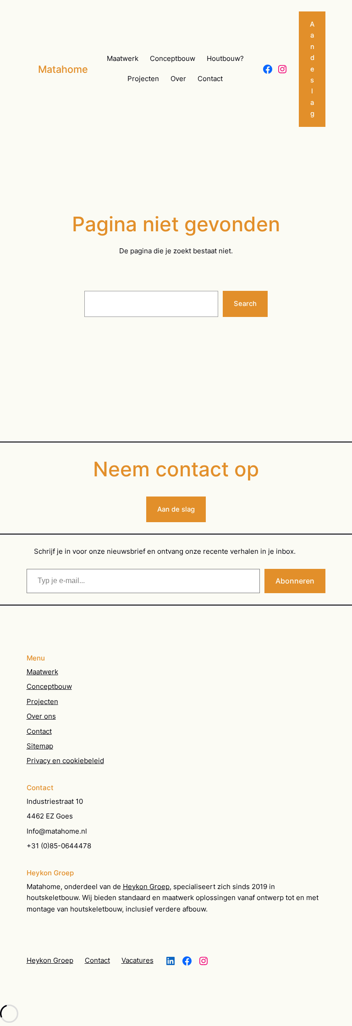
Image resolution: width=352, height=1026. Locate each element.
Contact (39, 731)
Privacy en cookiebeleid (65, 761)
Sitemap (40, 746)
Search (245, 304)
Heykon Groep (146, 887)
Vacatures (137, 960)
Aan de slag (176, 509)
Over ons (41, 716)
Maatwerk (42, 672)
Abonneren (294, 580)
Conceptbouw (49, 686)
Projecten (42, 702)
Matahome (63, 69)
